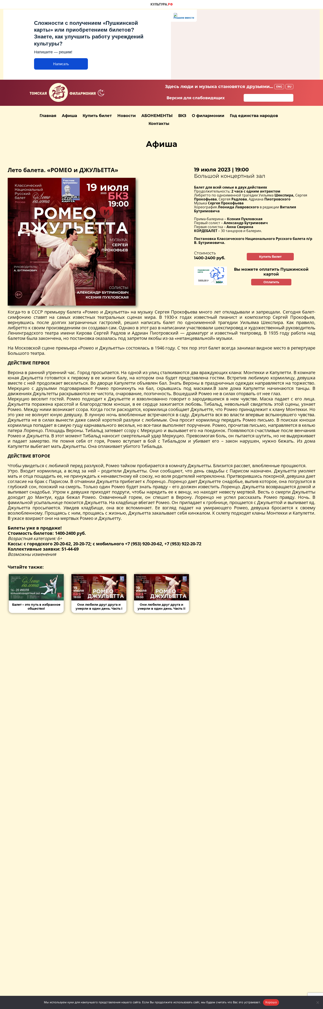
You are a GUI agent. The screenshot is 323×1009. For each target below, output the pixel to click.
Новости (126, 115)
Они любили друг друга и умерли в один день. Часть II (161, 607)
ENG (279, 86)
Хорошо (271, 1002)
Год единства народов (254, 115)
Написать (61, 64)
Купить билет (97, 115)
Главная (48, 115)
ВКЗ (182, 115)
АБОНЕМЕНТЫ (157, 115)
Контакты (159, 123)
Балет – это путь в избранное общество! (36, 607)
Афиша (69, 115)
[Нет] (317, 1002)
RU (289, 86)
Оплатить (271, 282)
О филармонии (208, 115)
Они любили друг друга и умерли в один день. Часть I (99, 607)
